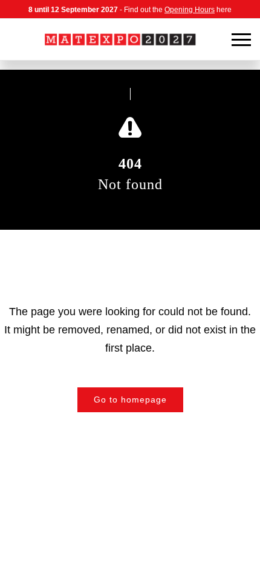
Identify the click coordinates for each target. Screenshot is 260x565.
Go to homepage (130, 399)
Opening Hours (189, 9)
